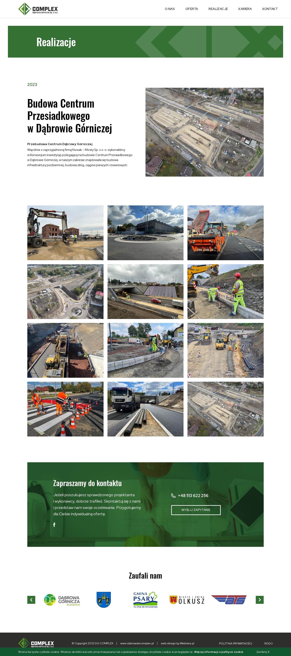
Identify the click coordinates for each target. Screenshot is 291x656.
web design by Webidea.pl (177, 643)
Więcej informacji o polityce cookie (218, 652)
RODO (268, 643)
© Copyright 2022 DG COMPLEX (92, 643)
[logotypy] (62, 600)
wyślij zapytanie (196, 510)
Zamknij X (263, 652)
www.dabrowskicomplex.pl (137, 643)
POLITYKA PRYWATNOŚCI (236, 643)
